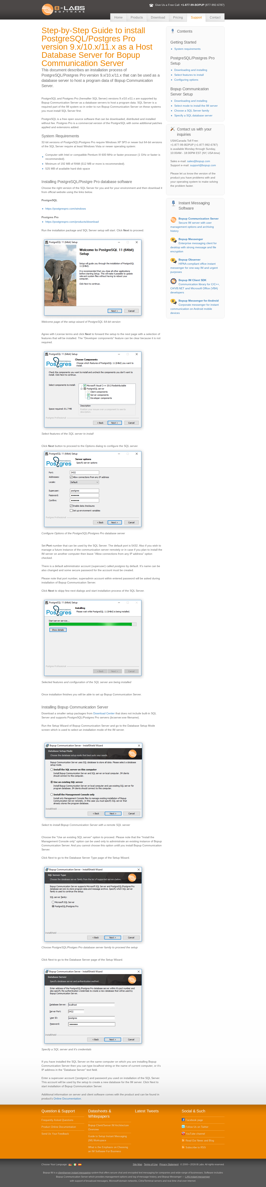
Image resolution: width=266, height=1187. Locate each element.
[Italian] (75, 1164)
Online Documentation (67, 1098)
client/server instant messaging (74, 1172)
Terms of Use (151, 1164)
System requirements (187, 48)
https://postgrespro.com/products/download (72, 221)
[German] (70, 1164)
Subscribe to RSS (195, 1147)
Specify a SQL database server (193, 115)
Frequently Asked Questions (57, 1120)
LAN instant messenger (197, 1176)
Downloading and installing (190, 69)
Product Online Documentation (58, 1126)
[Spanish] (79, 1164)
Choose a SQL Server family (191, 110)
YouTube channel (195, 1133)
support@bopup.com (203, 165)
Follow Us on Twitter (196, 1126)
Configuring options (186, 79)
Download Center (104, 713)
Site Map (137, 1164)
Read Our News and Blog (199, 1140)
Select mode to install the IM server (196, 105)
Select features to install (189, 74)
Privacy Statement (169, 1164)
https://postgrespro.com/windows (65, 208)
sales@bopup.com (198, 161)
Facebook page (194, 1120)
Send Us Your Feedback (55, 1133)
